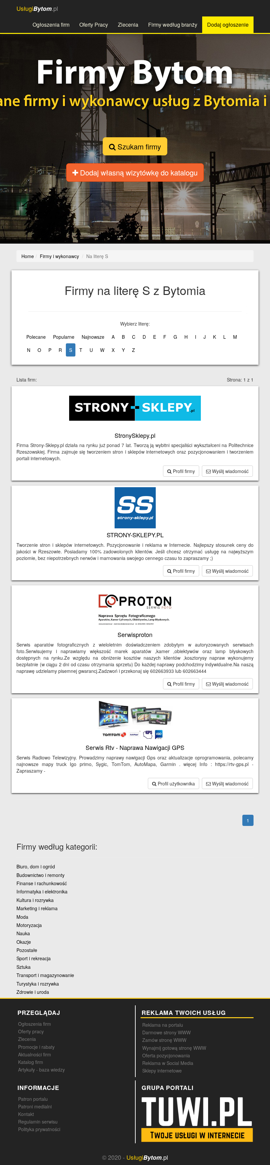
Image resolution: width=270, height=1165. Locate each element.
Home (27, 256)
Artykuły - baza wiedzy (41, 1069)
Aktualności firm (34, 1054)
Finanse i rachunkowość (41, 883)
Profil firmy (183, 471)
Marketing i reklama (37, 908)
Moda (22, 916)
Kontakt (26, 1114)
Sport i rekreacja (33, 958)
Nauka (23, 933)
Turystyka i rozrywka (37, 983)
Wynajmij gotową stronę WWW (174, 1048)
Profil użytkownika (175, 783)
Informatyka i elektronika (42, 891)
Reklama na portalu (162, 1024)
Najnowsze (93, 336)
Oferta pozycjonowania (166, 1055)
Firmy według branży (172, 24)
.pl (37, 8)
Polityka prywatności (39, 1129)
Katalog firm (30, 1062)
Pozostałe (26, 950)
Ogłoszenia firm (51, 24)
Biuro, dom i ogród (35, 866)
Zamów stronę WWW (164, 1040)
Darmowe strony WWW (166, 1032)
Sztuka (23, 967)
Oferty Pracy (93, 24)
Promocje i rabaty (36, 1047)
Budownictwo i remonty (40, 875)
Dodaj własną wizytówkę (138, 172)
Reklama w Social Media (167, 1063)
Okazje (23, 942)
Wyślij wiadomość (230, 471)
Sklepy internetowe (162, 1070)
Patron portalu (33, 1099)
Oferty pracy (31, 1031)
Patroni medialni (35, 1106)
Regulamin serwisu (38, 1121)
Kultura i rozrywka (35, 900)
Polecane (36, 336)
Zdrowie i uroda (32, 992)
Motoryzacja (29, 925)
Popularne (63, 336)
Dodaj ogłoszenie (228, 24)
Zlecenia (128, 24)
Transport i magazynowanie (45, 975)
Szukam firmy (138, 146)
